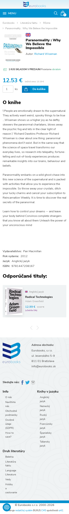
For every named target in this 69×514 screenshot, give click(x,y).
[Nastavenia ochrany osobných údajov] (7, 507)
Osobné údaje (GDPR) (9, 424)
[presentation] (31, 327)
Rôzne (46, 23)
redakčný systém (24, 510)
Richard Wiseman (45, 54)
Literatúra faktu (29, 23)
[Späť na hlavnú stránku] (34, 4)
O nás (8, 397)
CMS (43, 510)
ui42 (61, 510)
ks (16, 89)
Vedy (8, 479)
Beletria (9, 456)
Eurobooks (9, 23)
